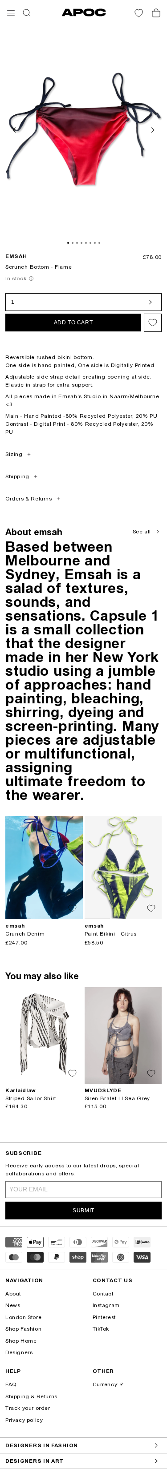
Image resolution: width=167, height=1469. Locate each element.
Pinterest (104, 1317)
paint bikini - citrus (111, 934)
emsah (16, 256)
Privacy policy (24, 1420)
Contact (103, 1294)
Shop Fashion (23, 1329)
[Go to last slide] (15, 129)
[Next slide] (152, 129)
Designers (19, 1352)
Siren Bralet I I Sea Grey (118, 1098)
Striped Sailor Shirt (30, 1098)
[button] (10, 13)
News (12, 1305)
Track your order (27, 1408)
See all (142, 532)
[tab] (68, 243)
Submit (83, 1210)
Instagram (106, 1305)
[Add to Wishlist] (153, 323)
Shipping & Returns (31, 1396)
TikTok (101, 1329)
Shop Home (21, 1341)
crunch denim (25, 934)
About (13, 1294)
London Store (23, 1317)
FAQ (10, 1384)
